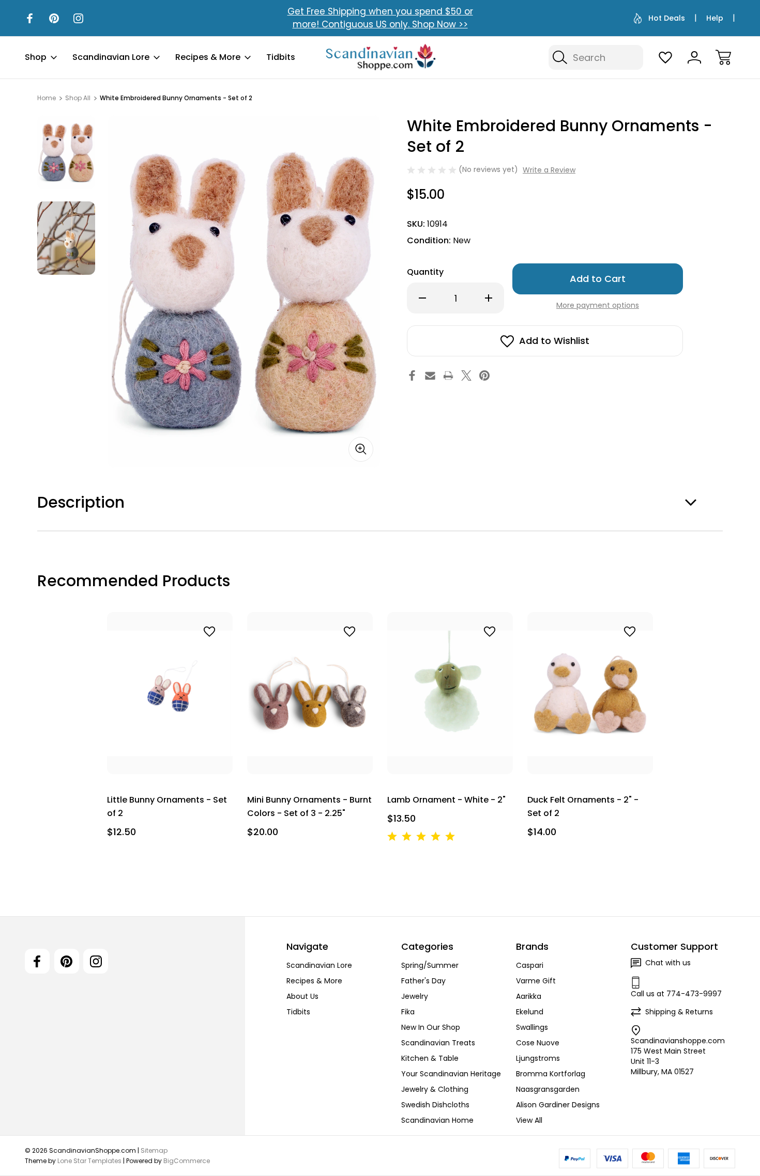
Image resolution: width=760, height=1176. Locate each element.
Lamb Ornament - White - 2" (446, 800)
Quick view (180, 654)
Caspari (529, 965)
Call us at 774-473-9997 (676, 994)
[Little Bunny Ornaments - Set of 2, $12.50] (170, 693)
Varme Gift (536, 981)
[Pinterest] (54, 18)
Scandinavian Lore (110, 57)
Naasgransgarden (548, 1089)
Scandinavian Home (437, 1120)
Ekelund (529, 1012)
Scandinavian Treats (438, 1043)
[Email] (430, 375)
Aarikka (528, 996)
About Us (302, 996)
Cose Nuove (537, 1043)
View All (529, 1120)
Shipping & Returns (679, 1012)
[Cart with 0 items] (723, 57)
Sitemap (154, 1150)
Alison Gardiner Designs (558, 1105)
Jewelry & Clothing (434, 1089)
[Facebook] (30, 18)
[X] (466, 375)
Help (714, 18)
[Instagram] (78, 18)
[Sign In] (694, 57)
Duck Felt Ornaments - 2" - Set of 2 (583, 806)
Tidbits (280, 57)
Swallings (532, 1027)
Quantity (425, 272)
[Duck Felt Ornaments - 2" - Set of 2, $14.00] (590, 693)
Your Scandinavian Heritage (451, 1074)
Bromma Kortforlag (550, 1074)
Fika (408, 1012)
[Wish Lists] (665, 57)
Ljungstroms (538, 1058)
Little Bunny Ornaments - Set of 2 (167, 806)
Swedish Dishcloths (435, 1105)
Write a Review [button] (549, 170)
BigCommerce (186, 1160)
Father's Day (423, 981)
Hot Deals (666, 18)
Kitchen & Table (430, 1058)
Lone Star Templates (89, 1160)
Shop (36, 57)
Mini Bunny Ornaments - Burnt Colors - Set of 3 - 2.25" (309, 806)
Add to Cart (170, 751)
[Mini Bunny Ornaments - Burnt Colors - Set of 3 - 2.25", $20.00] (310, 693)
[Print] (448, 375)
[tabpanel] (66, 152)
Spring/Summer (430, 965)
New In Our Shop (430, 1027)
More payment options (597, 305)
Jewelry (414, 996)
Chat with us (668, 963)
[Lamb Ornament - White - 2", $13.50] (450, 693)
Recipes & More (207, 57)
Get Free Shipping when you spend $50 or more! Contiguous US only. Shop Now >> (380, 17)
